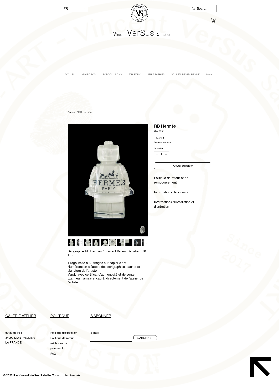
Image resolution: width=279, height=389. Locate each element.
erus (140, 32)
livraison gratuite (162, 142)
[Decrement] (157, 154)
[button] (213, 20)
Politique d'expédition (63, 332)
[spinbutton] (161, 154)
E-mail (94, 332)
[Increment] (166, 154)
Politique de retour (62, 338)
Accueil (72, 112)
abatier (165, 34)
